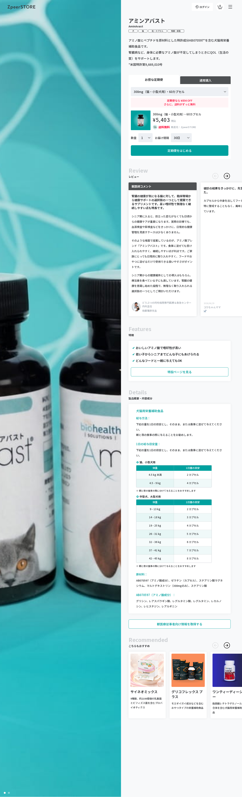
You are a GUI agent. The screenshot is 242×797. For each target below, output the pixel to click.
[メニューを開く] (230, 7)
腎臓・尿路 (176, 30)
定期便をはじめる (180, 150)
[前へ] (215, 176)
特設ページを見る (180, 372)
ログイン (204, 7)
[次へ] (227, 176)
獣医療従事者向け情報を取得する (179, 624)
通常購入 (205, 80)
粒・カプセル (157, 30)
